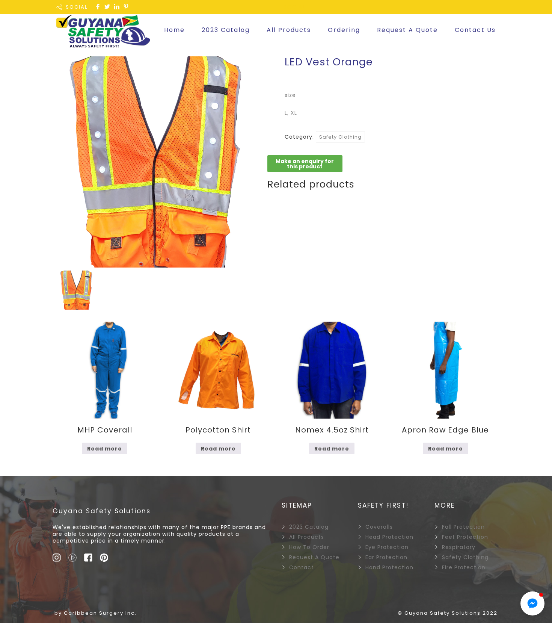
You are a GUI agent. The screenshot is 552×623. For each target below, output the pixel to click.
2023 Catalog (226, 30)
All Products (289, 30)
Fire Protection (464, 567)
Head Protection (389, 537)
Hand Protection (389, 567)
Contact (301, 567)
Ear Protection (386, 557)
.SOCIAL (293, 7)
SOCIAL (76, 7)
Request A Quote (407, 30)
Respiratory (458, 547)
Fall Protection (463, 527)
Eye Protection (387, 547)
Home (174, 30)
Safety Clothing (340, 137)
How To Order (309, 547)
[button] (532, 603)
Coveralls (379, 527)
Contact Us (475, 30)
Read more (104, 448)
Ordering (344, 30)
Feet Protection (465, 537)
